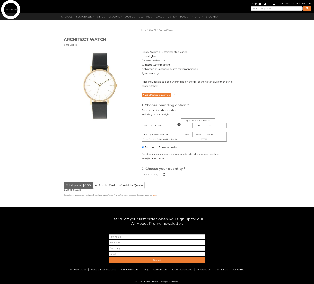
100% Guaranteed (182, 269)
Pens (183, 16)
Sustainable (84, 16)
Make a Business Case (103, 269)
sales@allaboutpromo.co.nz (156, 158)
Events (129, 16)
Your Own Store (130, 269)
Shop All (66, 16)
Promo (196, 16)
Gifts (100, 16)
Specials (211, 16)
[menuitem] (66, 16)
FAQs (146, 269)
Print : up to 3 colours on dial (161, 147)
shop (254, 3)
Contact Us (221, 269)
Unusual (114, 16)
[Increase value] (164, 173)
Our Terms (238, 269)
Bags (159, 16)
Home (143, 30)
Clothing (144, 16)
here (154, 195)
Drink (171, 16)
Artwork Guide (78, 269)
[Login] (265, 3)
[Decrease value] (164, 176)
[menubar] (149, 16)
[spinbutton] (152, 174)
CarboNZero (160, 269)
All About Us (203, 269)
